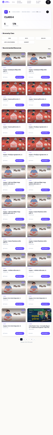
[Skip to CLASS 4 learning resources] (47, 12)
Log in (48, 2)
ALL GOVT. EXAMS (38, 2)
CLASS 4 (34, 11)
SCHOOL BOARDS (29, 2)
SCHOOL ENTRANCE (19, 2)
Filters (49, 48)
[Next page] (34, 339)
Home (13, 2)
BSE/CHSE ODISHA (26, 11)
